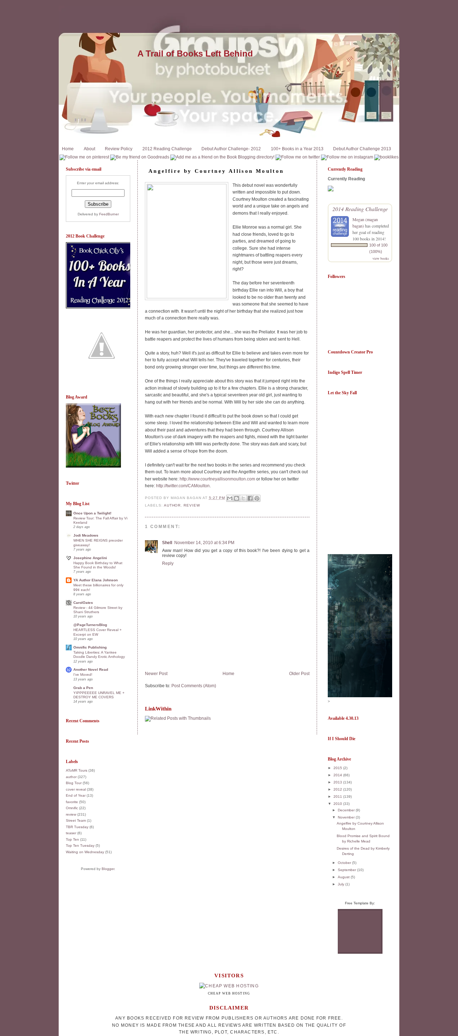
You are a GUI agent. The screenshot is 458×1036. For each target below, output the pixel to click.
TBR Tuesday (77, 827)
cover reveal (76, 789)
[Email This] (229, 498)
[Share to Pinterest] (256, 498)
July (341, 884)
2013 (338, 782)
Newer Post (156, 673)
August (344, 877)
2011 (338, 796)
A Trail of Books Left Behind (195, 53)
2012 (338, 789)
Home (68, 148)
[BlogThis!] (236, 498)
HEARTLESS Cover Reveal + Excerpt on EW (97, 632)
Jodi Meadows (85, 535)
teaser (71, 833)
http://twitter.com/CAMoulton (183, 485)
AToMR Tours (76, 770)
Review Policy (118, 148)
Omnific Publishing (90, 647)
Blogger (108, 869)
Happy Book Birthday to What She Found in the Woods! (97, 565)
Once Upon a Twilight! (92, 513)
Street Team (76, 820)
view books (380, 258)
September (347, 870)
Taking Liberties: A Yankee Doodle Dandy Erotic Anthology (99, 654)
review (71, 814)
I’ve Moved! (82, 674)
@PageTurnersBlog (90, 625)
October (345, 863)
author (71, 777)
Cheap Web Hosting (229, 993)
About (89, 148)
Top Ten (72, 839)
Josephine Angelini (90, 558)
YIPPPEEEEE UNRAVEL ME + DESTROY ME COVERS (99, 695)
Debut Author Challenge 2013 (362, 148)
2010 (338, 804)
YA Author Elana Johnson (95, 580)
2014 (338, 775)
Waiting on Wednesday (85, 852)
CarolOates (83, 603)
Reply (168, 563)
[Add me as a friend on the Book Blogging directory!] (222, 157)
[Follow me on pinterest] (84, 157)
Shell (167, 542)
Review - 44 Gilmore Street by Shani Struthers (97, 610)
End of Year (76, 795)
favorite (72, 802)
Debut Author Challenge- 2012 (231, 148)
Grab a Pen (83, 688)
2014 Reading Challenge (360, 208)
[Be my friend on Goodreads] (139, 157)
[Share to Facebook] (250, 498)
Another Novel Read (90, 669)
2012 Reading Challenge (167, 148)
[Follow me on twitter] (298, 157)
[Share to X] (243, 498)
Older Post (299, 673)
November (347, 817)
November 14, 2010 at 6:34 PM (204, 542)
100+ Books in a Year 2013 (297, 148)
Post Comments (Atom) (193, 685)
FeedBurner (109, 214)
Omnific (72, 808)
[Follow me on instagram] (347, 157)
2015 (338, 768)
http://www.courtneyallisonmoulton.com (217, 479)
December (347, 810)
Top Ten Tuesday (80, 845)
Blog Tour (74, 783)
